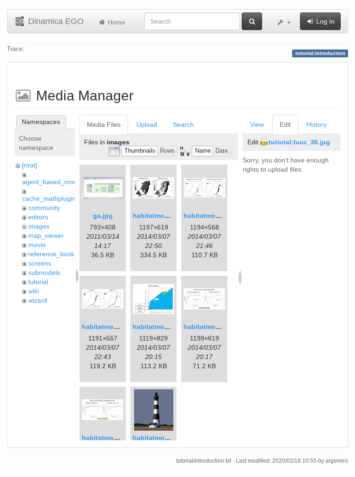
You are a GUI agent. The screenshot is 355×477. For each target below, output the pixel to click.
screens (39, 263)
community (44, 207)
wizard (37, 300)
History (316, 124)
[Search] (252, 21)
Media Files (104, 124)
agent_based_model (52, 182)
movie (37, 244)
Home (115, 22)
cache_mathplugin (49, 198)
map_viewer (46, 235)
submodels (44, 272)
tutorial (38, 281)
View (257, 124)
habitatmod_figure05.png (122, 437)
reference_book (51, 254)
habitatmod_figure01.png (173, 215)
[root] (29, 165)
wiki (33, 291)
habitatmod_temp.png (167, 437)
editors (38, 217)
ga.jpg (103, 215)
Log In (324, 21)
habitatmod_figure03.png (173, 326)
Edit (285, 124)
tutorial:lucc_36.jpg (299, 142)
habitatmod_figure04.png (223, 326)
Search (183, 124)
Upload (146, 124)
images (38, 226)
